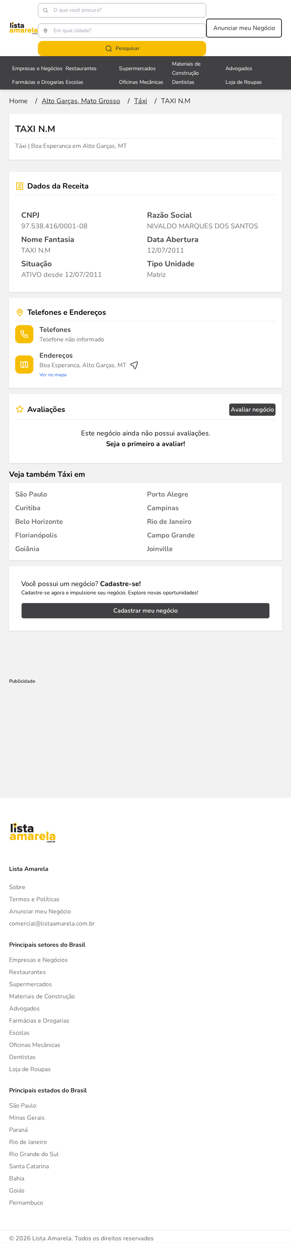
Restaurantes (81, 68)
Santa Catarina (29, 1166)
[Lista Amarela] (23, 28)
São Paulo (22, 1106)
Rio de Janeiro (28, 1142)
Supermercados (137, 68)
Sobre (17, 887)
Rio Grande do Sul (34, 1154)
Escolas (74, 82)
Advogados (238, 68)
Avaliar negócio (252, 409)
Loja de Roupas (243, 82)
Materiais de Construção (42, 996)
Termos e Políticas (34, 899)
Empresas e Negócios (37, 68)
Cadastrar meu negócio (145, 611)
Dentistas (183, 82)
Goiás (17, 1190)
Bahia (16, 1178)
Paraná (18, 1130)
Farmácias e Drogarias (38, 82)
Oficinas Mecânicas (141, 82)
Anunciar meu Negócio (244, 28)
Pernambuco (26, 1203)
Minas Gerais (27, 1118)
